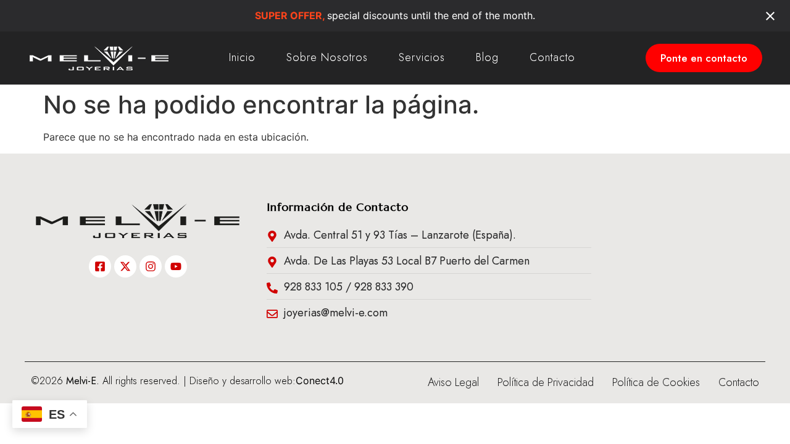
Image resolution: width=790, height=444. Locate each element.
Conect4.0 (320, 380)
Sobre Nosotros (327, 57)
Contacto (552, 57)
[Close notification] (770, 16)
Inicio (242, 57)
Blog (487, 57)
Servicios (422, 57)
